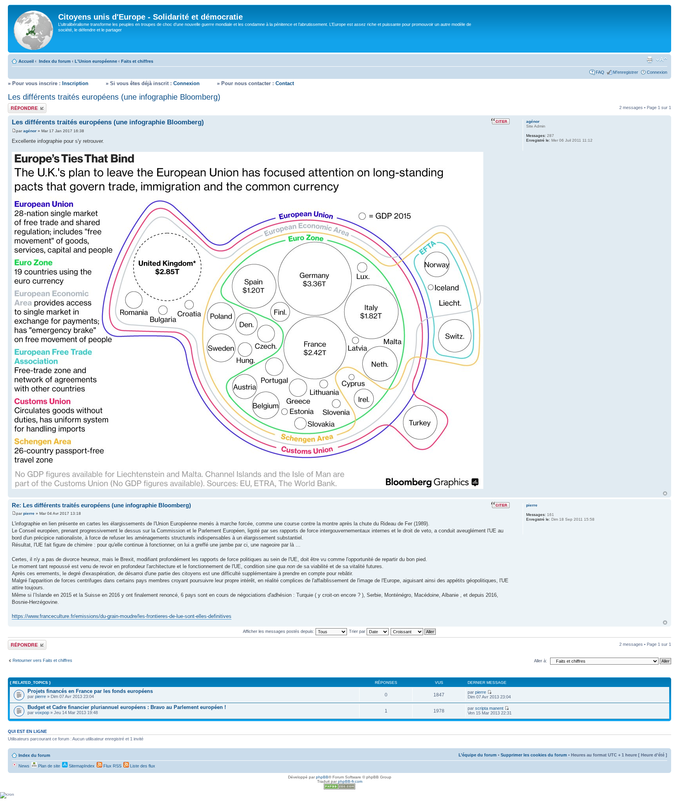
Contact (284, 83)
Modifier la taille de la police (661, 59)
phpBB (322, 777)
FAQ (600, 72)
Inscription (75, 83)
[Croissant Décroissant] (414, 631)
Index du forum (55, 61)
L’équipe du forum (478, 755)
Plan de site (48, 766)
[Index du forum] (34, 29)
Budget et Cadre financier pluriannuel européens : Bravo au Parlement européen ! (127, 707)
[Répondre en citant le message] (500, 121)
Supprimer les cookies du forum (534, 755)
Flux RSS (111, 766)
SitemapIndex (81, 766)
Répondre (17, 105)
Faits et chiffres (137, 61)
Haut (665, 493)
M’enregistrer (625, 72)
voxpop (42, 712)
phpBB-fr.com (350, 781)
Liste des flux (142, 766)
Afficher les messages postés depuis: (279, 631)
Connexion (657, 72)
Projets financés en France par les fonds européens (90, 691)
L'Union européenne (96, 61)
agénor (30, 131)
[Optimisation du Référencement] (339, 788)
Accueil (26, 61)
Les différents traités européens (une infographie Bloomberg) (114, 97)
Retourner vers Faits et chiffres (42, 660)
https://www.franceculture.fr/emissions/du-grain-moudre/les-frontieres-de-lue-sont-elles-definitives (121, 616)
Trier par (358, 631)
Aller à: (540, 660)
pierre (29, 513)
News (23, 766)
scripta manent (489, 708)
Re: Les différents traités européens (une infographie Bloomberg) (101, 505)
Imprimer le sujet (649, 59)
